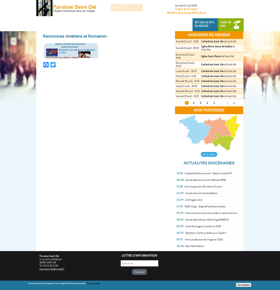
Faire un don (225, 24)
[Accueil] (44, 8)
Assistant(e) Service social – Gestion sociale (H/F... (209, 173)
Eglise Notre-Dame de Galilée (216, 46)
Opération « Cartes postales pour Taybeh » (206, 232)
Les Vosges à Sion (194, 199)
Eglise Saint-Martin (211, 56)
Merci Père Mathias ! (195, 246)
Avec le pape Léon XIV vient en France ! (203, 186)
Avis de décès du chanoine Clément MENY (205, 179)
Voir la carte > (209, 154)
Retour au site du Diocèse (204, 24)
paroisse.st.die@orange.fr (52, 268)
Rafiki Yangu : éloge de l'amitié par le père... (206, 206)
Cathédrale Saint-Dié (212, 41)
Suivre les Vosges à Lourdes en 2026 (203, 226)
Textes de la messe (186, 9)
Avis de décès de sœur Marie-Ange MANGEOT (207, 219)
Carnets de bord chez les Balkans (201, 193)
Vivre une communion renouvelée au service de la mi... (212, 213)
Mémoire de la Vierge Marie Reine (186, 12)
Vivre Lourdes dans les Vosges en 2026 (204, 239)
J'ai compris (243, 285)
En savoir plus (93, 283)
